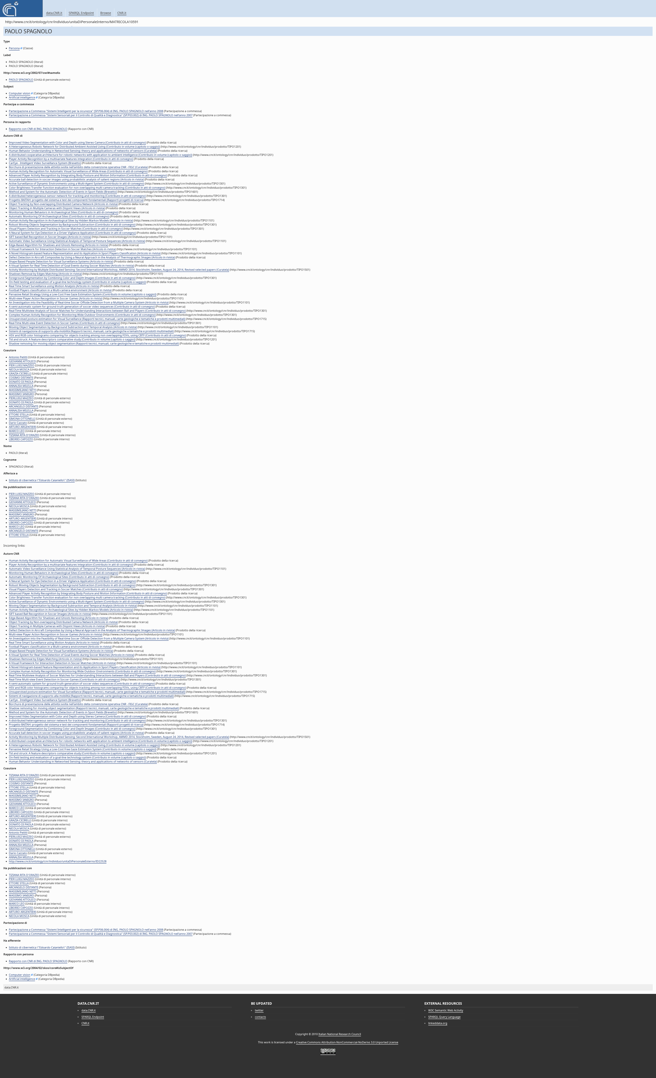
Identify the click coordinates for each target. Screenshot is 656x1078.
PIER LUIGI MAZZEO (21, 365)
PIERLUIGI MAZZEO (21, 398)
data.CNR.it (54, 13)
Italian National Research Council (339, 1034)
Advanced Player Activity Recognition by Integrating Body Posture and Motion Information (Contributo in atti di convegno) (88, 175)
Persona (14, 48)
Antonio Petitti (18, 357)
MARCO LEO (17, 431)
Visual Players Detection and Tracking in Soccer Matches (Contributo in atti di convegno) (66, 229)
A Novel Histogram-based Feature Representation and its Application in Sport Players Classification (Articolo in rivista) (85, 253)
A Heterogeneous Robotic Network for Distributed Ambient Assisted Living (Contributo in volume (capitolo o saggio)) (84, 147)
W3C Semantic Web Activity (445, 1010)
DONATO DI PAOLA (21, 382)
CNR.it (121, 13)
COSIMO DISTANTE (21, 378)
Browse (105, 13)
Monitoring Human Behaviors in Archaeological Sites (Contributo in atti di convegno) (63, 212)
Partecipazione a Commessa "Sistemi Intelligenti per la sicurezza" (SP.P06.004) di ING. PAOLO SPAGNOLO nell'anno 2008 (86, 111)
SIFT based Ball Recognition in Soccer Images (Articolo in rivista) (50, 237)
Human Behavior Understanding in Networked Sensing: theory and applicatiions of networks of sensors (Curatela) (83, 151)
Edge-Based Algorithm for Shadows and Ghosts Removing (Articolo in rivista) (58, 245)
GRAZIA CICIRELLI (20, 373)
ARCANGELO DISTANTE (23, 406)
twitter (259, 1010)
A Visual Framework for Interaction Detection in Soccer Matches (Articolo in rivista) (62, 249)
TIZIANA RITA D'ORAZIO (24, 435)
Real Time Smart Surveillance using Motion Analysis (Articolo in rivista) (54, 286)
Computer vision (19, 93)
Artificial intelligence (22, 97)
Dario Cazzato (18, 423)
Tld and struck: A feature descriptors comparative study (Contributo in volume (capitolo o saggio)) (72, 339)
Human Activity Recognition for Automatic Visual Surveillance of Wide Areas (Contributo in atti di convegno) (78, 171)
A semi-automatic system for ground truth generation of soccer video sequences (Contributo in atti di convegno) (82, 306)
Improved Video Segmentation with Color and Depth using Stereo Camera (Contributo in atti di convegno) (77, 142)
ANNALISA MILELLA (21, 386)
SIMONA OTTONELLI (22, 419)
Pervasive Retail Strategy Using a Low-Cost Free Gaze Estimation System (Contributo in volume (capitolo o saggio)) (82, 294)
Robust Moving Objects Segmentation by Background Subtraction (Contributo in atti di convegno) (72, 224)
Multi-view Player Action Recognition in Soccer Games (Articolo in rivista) (55, 298)
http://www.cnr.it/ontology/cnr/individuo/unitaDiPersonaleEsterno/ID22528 (57, 861)
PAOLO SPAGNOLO (21, 80)
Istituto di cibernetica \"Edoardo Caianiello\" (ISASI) (42, 480)
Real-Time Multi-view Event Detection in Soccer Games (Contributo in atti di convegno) (64, 323)
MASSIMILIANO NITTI (22, 390)
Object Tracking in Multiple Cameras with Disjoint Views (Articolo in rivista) (57, 208)
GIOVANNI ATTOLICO (22, 361)
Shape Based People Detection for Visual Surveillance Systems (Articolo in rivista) (61, 261)
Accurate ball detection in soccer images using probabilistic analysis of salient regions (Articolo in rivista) (76, 179)
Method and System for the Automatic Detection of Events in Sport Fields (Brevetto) (63, 192)
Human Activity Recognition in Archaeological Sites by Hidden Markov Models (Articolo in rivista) (71, 220)
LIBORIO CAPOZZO (21, 439)
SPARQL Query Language (444, 1017)
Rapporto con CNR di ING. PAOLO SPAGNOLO (38, 129)
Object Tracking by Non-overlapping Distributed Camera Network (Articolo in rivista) (63, 204)
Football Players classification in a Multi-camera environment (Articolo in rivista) (60, 290)
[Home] (21, 8)
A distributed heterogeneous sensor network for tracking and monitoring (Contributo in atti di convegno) (77, 196)
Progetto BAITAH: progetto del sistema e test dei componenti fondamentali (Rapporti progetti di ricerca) (76, 200)
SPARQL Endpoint (81, 13)
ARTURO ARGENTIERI (22, 427)
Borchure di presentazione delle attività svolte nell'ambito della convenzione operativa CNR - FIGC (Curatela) (78, 167)
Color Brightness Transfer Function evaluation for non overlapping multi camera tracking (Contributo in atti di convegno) (87, 188)
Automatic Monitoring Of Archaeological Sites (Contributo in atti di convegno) (59, 216)
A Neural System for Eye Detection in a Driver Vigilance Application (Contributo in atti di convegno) (72, 233)
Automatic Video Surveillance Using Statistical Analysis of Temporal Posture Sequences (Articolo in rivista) (77, 241)
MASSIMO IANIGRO (21, 394)
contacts (260, 1017)
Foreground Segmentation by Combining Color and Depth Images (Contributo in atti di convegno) (72, 278)
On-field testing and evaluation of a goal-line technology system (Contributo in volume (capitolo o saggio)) (77, 282)
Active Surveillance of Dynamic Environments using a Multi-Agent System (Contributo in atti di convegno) (76, 183)
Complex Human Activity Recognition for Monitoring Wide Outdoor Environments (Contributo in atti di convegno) (82, 315)
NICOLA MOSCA (19, 369)
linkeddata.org (437, 1023)
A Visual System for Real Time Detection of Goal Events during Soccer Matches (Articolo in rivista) (71, 265)
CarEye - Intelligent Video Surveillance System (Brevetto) (45, 163)
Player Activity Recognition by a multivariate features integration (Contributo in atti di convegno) (71, 159)
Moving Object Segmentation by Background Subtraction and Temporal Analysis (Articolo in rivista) (73, 327)
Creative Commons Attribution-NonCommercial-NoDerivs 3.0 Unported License (347, 1042)
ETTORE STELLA (19, 414)
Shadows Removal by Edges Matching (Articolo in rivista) (45, 274)
